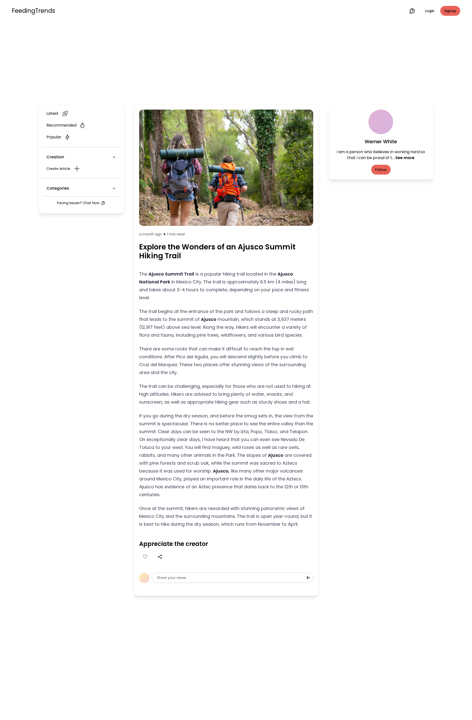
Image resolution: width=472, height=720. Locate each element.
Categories (57, 188)
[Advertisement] (236, 62)
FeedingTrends (33, 11)
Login (429, 10)
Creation (55, 157)
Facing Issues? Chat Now (78, 202)
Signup (450, 10)
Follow (381, 169)
